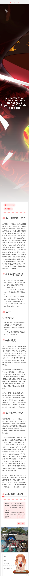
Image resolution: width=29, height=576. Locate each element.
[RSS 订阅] (14, 2)
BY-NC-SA (14, 514)
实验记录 (9, 209)
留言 (22, 523)
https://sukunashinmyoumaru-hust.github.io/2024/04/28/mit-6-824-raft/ (14, 508)
